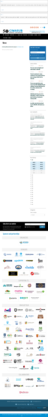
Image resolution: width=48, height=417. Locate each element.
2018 (32, 188)
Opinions (35, 35)
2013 (32, 198)
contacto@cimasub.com (36, 401)
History (39, 35)
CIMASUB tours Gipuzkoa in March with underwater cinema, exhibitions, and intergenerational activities (37, 127)
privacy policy (41, 55)
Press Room (5, 37)
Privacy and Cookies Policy (21, 404)
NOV (34, 172)
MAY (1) (34, 166)
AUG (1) (41, 168)
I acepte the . (30, 227)
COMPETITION (12, 35)
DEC (41, 172)
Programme (25, 35)
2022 (32, 180)
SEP (34, 170)
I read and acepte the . (37, 55)
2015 (32, 194)
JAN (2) (34, 162)
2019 (32, 186)
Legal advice (31, 404)
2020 (32, 184)
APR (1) (41, 164)
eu (42, 27)
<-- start (2, 9)
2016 (32, 192)
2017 (32, 190)
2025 (32, 175)
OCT (41, 170)
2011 (32, 202)
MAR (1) (34, 164)
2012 (32, 200)
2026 (32, 159)
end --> (2, 1)
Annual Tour (20, 35)
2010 (32, 204)
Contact (9, 37)
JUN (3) (41, 166)
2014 (32, 196)
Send (38, 58)
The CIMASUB (7, 35)
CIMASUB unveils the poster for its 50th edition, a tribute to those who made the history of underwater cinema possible (37, 118)
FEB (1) (41, 162)
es (40, 27)
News (16, 35)
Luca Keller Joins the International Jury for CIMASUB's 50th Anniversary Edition (37, 105)
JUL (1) (34, 168)
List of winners (30, 35)
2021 (32, 182)
